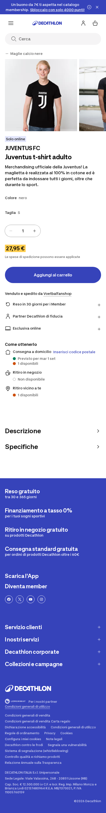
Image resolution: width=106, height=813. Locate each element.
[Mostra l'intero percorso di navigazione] (7, 54)
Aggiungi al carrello (53, 274)
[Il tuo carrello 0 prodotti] (95, 23)
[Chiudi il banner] (97, 7)
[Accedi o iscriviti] (83, 23)
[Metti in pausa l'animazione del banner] (89, 7)
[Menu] (11, 23)
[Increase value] (34, 231)
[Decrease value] (11, 231)
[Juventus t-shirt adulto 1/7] (41, 95)
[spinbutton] (23, 231)
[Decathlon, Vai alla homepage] (47, 23)
